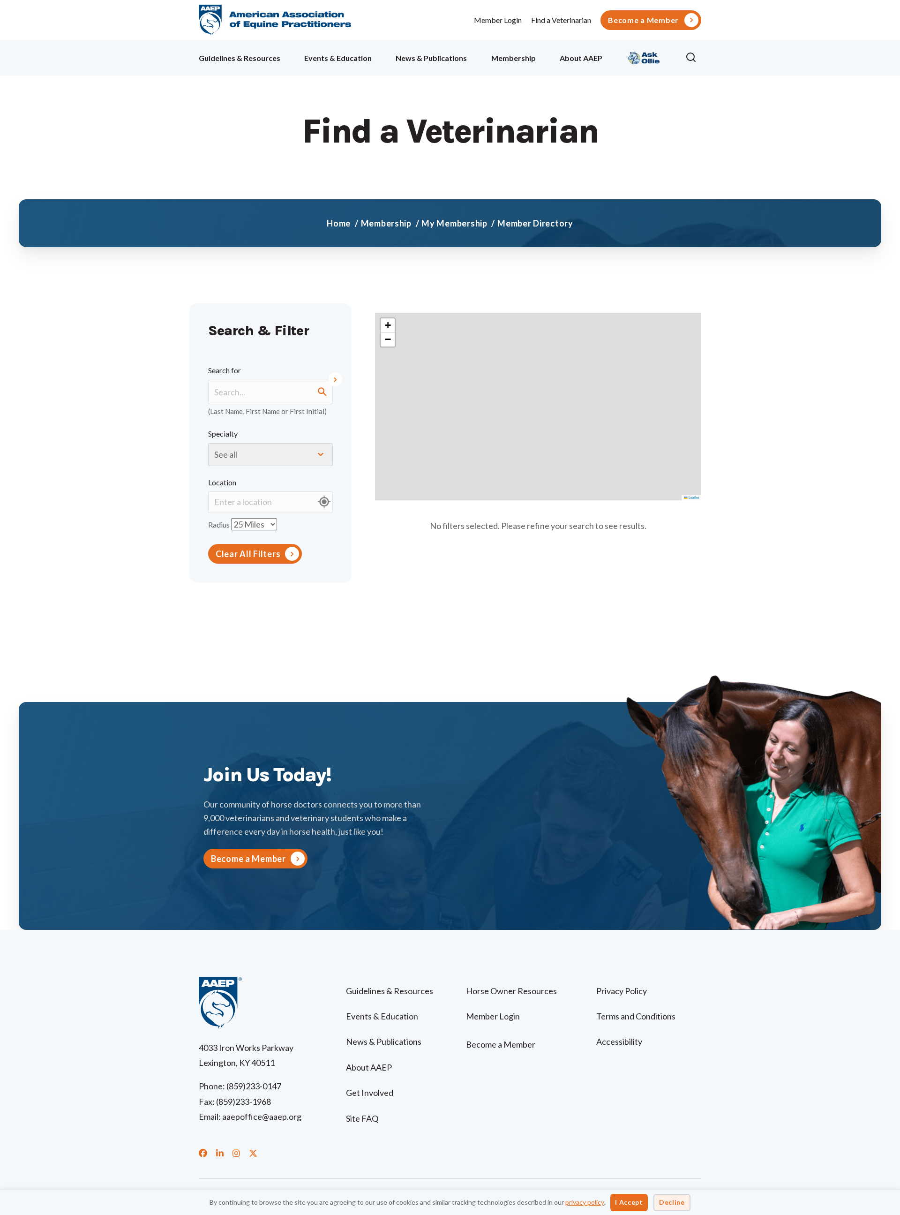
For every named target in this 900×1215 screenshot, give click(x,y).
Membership (513, 57)
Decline (672, 1202)
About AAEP (581, 57)
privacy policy (584, 1202)
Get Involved (369, 1092)
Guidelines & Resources (239, 57)
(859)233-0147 (253, 1086)
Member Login (498, 19)
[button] (693, 58)
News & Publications (431, 57)
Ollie (643, 56)
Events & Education (338, 57)
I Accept (629, 1202)
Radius (219, 524)
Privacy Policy (621, 991)
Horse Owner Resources (511, 991)
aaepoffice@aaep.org (261, 1116)
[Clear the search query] (333, 379)
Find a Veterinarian (561, 19)
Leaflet (693, 497)
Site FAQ (362, 1118)
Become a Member (643, 20)
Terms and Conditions (635, 1016)
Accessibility (619, 1041)
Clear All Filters (248, 554)
